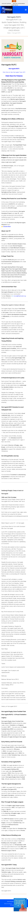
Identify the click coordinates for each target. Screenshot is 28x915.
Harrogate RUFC (9, 64)
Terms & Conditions (8, 903)
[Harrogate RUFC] (12, 50)
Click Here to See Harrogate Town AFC (14, 72)
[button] (26, 9)
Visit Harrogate (10, 901)
